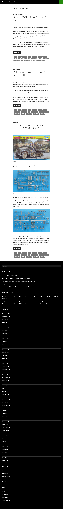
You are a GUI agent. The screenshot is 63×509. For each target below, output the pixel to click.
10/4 (19, 56)
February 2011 (5, 446)
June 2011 (4, 435)
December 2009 (6, 452)
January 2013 (5, 397)
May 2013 (4, 388)
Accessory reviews (6, 470)
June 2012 (4, 413)
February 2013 (5, 394)
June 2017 (4, 336)
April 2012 (4, 419)
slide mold (29, 60)
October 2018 (5, 319)
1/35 (15, 56)
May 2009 (4, 457)
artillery (24, 56)
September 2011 (6, 427)
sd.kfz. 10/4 (17, 60)
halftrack (24, 58)
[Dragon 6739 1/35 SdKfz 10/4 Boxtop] (31, 147)
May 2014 (4, 361)
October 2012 (5, 402)
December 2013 (6, 369)
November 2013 (6, 372)
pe (29, 58)
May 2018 (4, 325)
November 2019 (6, 316)
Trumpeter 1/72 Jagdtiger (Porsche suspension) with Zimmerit (17, 286)
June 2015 (4, 341)
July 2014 (4, 355)
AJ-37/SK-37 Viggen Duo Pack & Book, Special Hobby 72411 (16, 278)
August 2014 (5, 352)
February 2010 (5, 449)
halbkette (17, 58)
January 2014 (5, 366)
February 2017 (5, 338)
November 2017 (6, 333)
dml (30, 56)
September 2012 (6, 405)
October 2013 (5, 374)
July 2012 (4, 410)
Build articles (17, 69)
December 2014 (6, 347)
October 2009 (5, 455)
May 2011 (4, 438)
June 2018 (4, 322)
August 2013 (5, 380)
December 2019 (6, 313)
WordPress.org (6, 500)
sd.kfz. (46, 58)
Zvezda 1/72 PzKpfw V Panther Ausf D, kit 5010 (45, 301)
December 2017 (6, 330)
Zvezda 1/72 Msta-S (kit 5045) (9, 275)
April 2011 (4, 441)
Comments (6, 497)
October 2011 (5, 424)
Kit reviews (16, 122)
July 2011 (4, 433)
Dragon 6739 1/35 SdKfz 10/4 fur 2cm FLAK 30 (29, 127)
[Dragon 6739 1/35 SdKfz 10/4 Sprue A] (31, 181)
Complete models (18, 14)
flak (40, 56)
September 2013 (6, 377)
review (41, 58)
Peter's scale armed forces (10, 2)
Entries (5, 494)
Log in (3, 491)
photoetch (35, 58)
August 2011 (5, 430)
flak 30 (44, 56)
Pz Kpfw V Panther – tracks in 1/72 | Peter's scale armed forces (17, 296)
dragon (35, 56)
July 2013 (4, 383)
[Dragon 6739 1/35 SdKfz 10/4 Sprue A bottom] (31, 220)
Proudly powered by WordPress (8, 507)
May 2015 (4, 344)
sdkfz (23, 60)
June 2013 (4, 385)
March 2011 (5, 444)
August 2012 (5, 408)
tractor (43, 60)
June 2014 (4, 358)
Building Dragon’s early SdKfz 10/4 (29, 73)
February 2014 (5, 363)
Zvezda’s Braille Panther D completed (43, 303)
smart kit (36, 60)
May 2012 (4, 416)
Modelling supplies (6, 481)
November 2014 (6, 349)
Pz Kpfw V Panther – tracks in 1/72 (10, 284)
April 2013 (4, 391)
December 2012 (6, 399)
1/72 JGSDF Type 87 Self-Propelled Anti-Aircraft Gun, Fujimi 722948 (18, 281)
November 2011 (6, 421)
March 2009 (5, 460)
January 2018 (5, 327)
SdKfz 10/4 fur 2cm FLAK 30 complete (30, 18)
